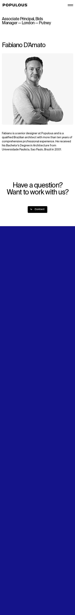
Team (42, 285)
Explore (7, 281)
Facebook (44, 314)
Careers (43, 289)
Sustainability (10, 306)
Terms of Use (10, 591)
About (42, 281)
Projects (7, 285)
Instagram (45, 310)
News (5, 314)
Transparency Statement (18, 595)
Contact (7, 318)
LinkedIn (43, 306)
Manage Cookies (12, 599)
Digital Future (10, 310)
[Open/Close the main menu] (70, 5)
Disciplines (9, 289)
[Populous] (16, 5)
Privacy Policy (10, 587)
